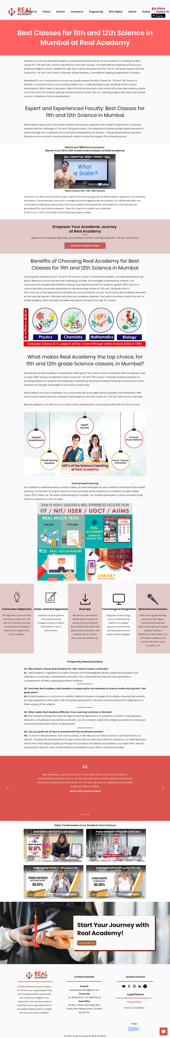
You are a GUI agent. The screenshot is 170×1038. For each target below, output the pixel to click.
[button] (47, 12)
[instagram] (134, 986)
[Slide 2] (83, 814)
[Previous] (7, 788)
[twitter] (145, 986)
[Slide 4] (88, 814)
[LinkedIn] (140, 986)
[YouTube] (124, 986)
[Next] (162, 788)
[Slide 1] (81, 814)
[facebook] (129, 986)
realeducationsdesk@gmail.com (84, 990)
